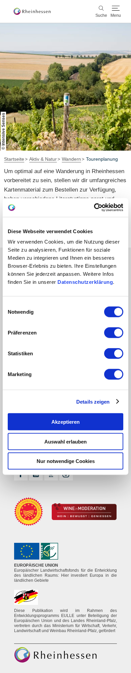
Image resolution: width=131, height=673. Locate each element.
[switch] (113, 332)
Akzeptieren (65, 422)
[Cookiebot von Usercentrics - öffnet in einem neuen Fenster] (94, 207)
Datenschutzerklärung (85, 282)
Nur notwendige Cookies (66, 461)
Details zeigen (93, 401)
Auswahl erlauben (65, 441)
